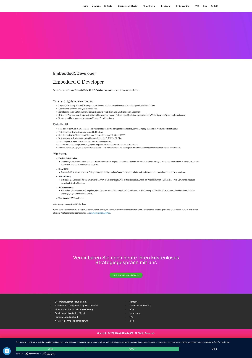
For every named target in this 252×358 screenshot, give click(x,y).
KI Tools (108, 6)
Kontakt (214, 6)
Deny (50, 349)
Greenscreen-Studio (127, 6)
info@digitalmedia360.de (99, 213)
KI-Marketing (149, 6)
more (214, 349)
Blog (205, 6)
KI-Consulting (182, 6)
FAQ (197, 6)
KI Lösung (165, 6)
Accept (132, 349)
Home (85, 6)
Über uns (96, 6)
